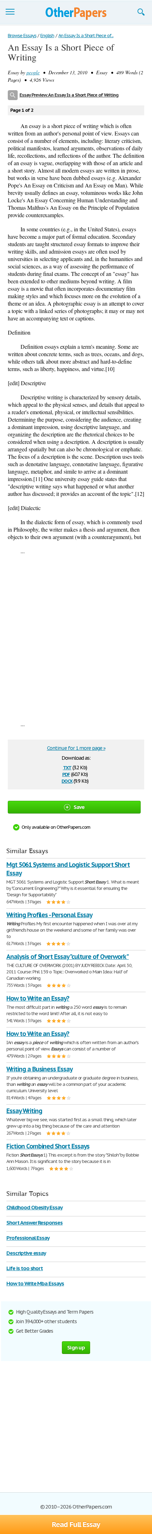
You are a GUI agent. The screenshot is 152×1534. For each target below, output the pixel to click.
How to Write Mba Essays (35, 1283)
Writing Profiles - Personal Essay (49, 915)
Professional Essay (27, 1237)
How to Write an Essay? (37, 998)
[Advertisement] (76, 637)
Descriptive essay (26, 1253)
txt (67, 767)
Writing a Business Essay (39, 1069)
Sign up (76, 1347)
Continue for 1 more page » (76, 748)
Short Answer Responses (34, 1222)
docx (67, 780)
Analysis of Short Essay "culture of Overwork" (67, 957)
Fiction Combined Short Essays (47, 1146)
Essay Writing (24, 1111)
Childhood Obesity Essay (34, 1207)
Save (79, 807)
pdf (66, 774)
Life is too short (24, 1268)
